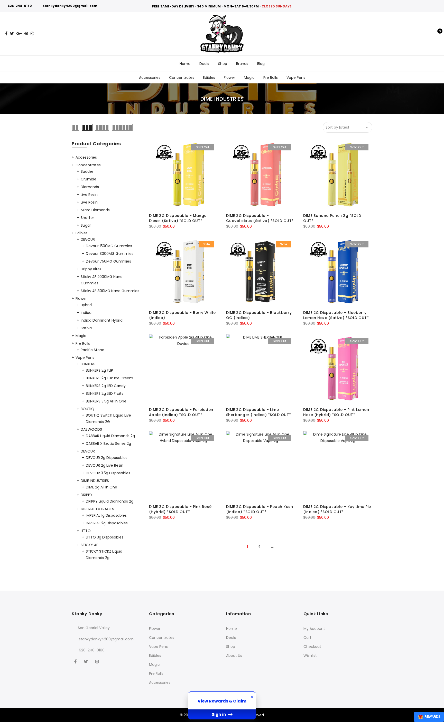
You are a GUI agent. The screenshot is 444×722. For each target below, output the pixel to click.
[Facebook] (76, 661)
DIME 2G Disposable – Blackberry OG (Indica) (259, 315)
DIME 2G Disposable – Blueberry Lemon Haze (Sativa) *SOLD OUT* (336, 315)
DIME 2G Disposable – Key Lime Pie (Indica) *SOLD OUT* (337, 509)
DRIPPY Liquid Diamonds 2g (109, 501)
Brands (242, 63)
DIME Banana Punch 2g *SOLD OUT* (332, 218)
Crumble (88, 179)
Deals (204, 63)
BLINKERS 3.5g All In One (106, 401)
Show (429, 717)
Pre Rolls (270, 77)
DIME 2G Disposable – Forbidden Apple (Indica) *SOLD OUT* (181, 412)
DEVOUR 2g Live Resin (104, 465)
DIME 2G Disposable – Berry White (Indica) (182, 315)
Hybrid (86, 304)
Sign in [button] (219, 714)
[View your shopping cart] (436, 33)
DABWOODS (91, 429)
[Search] (420, 33)
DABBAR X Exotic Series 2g (108, 443)
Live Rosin (89, 202)
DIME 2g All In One (101, 487)
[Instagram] (97, 661)
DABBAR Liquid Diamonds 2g (110, 435)
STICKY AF (89, 544)
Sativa (86, 328)
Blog (261, 63)
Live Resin (89, 194)
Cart (307, 637)
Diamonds (90, 186)
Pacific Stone (92, 349)
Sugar (86, 225)
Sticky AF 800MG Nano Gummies (110, 290)
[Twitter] (86, 661)
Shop (222, 63)
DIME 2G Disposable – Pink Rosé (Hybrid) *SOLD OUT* (180, 509)
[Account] (428, 33)
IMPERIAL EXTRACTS (97, 509)
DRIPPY (86, 494)
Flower (229, 77)
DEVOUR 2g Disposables (106, 457)
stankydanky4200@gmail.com (70, 6)
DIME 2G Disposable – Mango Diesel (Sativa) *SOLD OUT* (178, 218)
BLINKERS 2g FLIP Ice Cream (109, 378)
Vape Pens (295, 77)
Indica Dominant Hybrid (102, 320)
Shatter (87, 217)
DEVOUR (88, 239)
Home (185, 63)
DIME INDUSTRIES (95, 480)
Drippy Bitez (91, 269)
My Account (314, 628)
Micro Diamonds (95, 210)
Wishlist (310, 655)
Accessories (149, 77)
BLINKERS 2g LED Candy (106, 385)
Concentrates (181, 77)
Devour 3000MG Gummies (109, 253)
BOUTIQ (87, 408)
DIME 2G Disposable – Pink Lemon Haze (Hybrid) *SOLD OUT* (336, 412)
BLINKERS (88, 364)
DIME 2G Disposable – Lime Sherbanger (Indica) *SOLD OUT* (258, 412)
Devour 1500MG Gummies (109, 245)
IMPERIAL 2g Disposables (107, 523)
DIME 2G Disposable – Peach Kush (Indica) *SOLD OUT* (259, 509)
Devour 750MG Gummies (108, 261)
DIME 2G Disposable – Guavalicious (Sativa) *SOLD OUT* (260, 218)
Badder (87, 171)
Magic (249, 77)
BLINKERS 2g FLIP (99, 370)
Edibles (209, 77)
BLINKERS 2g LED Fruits (104, 393)
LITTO (86, 530)
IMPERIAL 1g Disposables (106, 515)
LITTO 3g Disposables (104, 537)
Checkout (312, 646)
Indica (86, 312)
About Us (234, 655)
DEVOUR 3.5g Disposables (108, 473)
